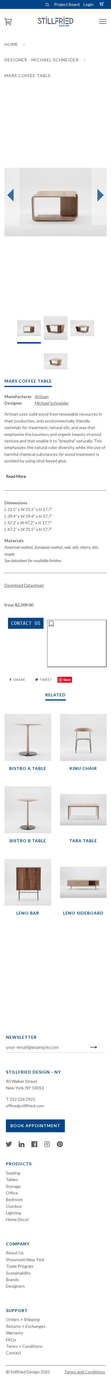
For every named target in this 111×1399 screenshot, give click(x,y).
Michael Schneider (52, 402)
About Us (15, 1252)
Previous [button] (12, 195)
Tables (12, 1179)
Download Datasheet (24, 585)
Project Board (67, 4)
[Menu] (103, 21)
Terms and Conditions (84, 1371)
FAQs (11, 1339)
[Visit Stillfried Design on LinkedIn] (22, 1145)
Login (88, 4)
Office (12, 1192)
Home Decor (17, 1219)
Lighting (13, 1212)
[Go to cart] (103, 4)
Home (11, 44)
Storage (13, 1186)
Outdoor (14, 1206)
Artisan (42, 396)
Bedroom (14, 1199)
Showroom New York (25, 1259)
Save (67, 679)
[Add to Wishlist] (77, 643)
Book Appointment (35, 1125)
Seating (13, 1172)
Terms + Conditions (24, 1346)
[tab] (29, 329)
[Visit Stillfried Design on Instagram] (47, 1145)
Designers (15, 1286)
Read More (16, 476)
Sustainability (18, 1272)
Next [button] (99, 195)
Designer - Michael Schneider (41, 59)
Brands (12, 1279)
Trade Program (19, 1266)
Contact (13, 1352)
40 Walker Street (21, 1081)
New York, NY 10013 (25, 1087)
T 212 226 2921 (20, 1099)
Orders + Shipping (23, 1319)
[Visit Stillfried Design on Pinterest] (60, 1145)
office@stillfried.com (25, 1105)
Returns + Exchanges (26, 1326)
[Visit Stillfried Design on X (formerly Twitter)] (9, 1145)
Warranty (14, 1332)
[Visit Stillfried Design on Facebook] (34, 1145)
